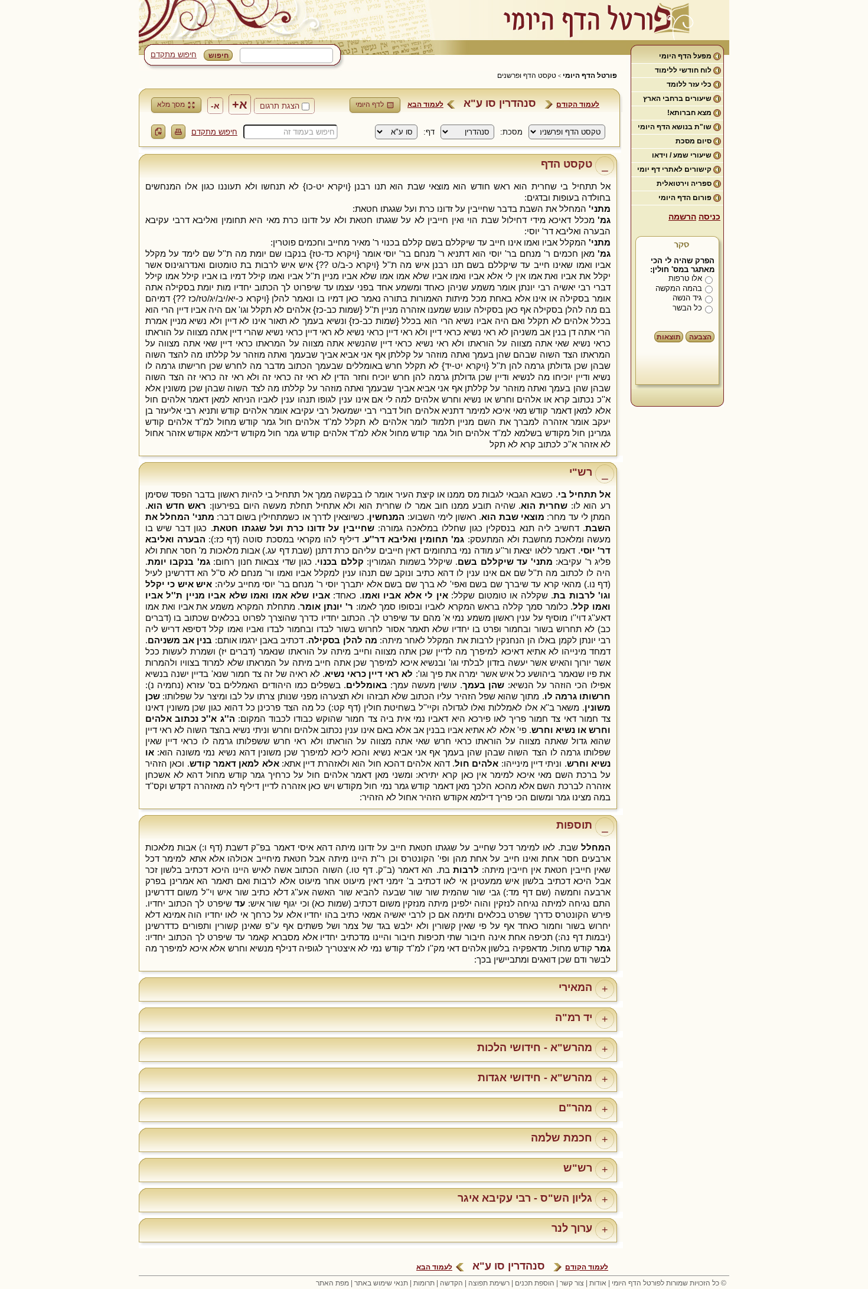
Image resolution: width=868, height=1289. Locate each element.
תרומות (424, 1283)
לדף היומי (369, 104)
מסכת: (511, 131)
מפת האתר (332, 1283)
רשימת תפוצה (489, 1283)
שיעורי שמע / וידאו (682, 155)
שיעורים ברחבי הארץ (677, 98)
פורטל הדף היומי (590, 75)
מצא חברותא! (689, 113)
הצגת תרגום (279, 106)
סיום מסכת (694, 141)
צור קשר (572, 1283)
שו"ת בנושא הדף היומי (675, 127)
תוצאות (669, 337)
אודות (597, 1283)
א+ (239, 104)
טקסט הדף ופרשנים (526, 75)
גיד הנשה (687, 297)
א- (215, 105)
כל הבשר (687, 307)
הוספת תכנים (534, 1283)
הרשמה (682, 216)
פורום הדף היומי (685, 198)
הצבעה (700, 337)
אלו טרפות (685, 278)
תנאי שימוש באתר (381, 1283)
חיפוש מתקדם (174, 54)
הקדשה (451, 1283)
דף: (429, 131)
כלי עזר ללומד (689, 84)
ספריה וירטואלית (684, 183)
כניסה (709, 216)
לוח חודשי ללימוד (683, 70)
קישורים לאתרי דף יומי (674, 169)
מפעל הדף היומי (685, 56)
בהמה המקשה (678, 288)
